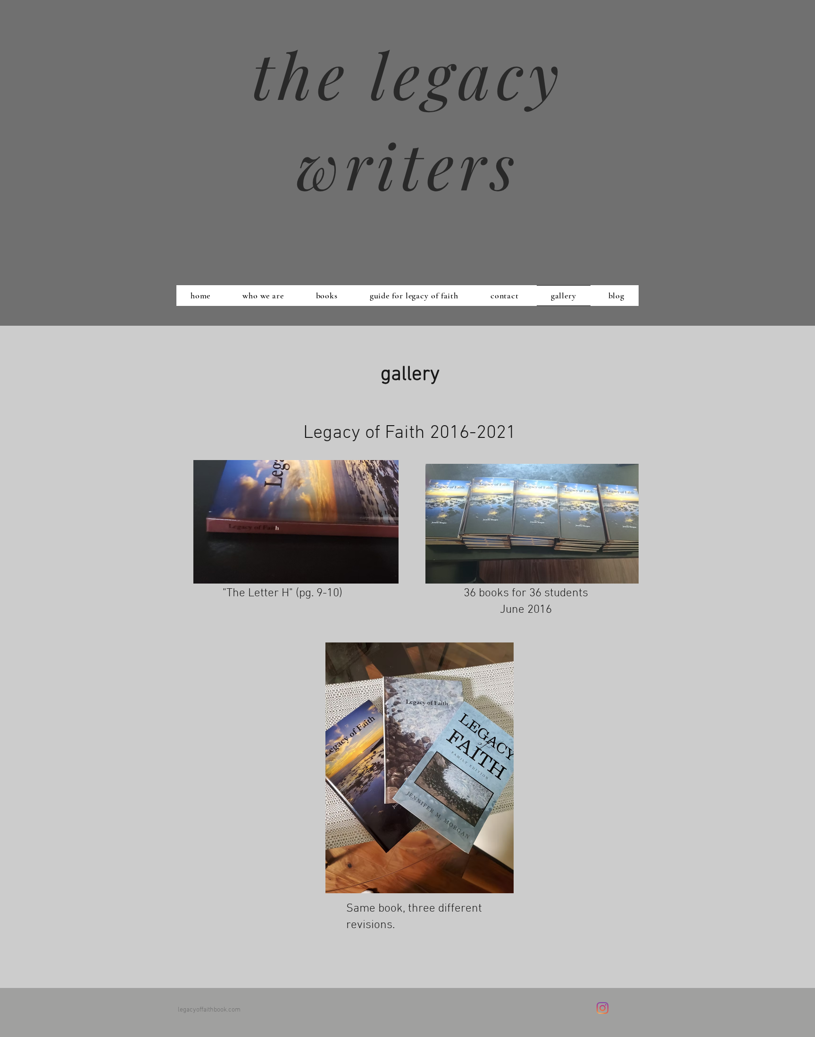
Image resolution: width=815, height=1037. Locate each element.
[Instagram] (602, 1008)
